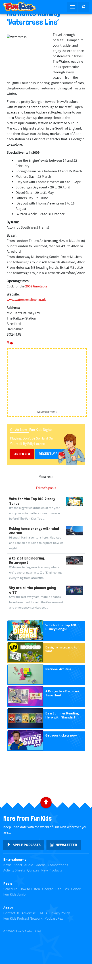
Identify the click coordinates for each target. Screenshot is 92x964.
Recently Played (53, 453)
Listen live (22, 454)
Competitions (58, 865)
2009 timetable (36, 286)
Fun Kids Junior (15, 894)
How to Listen (30, 889)
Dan (58, 889)
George (47, 889)
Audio (28, 865)
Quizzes (33, 870)
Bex (66, 889)
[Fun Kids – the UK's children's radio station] (23, 6)
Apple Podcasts (27, 844)
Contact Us (11, 913)
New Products (51, 870)
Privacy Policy (59, 913)
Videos (41, 865)
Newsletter (66, 844)
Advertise (29, 913)
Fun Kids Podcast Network (22, 918)
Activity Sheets (14, 870)
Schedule (10, 889)
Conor (76, 889)
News (7, 865)
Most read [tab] (46, 477)
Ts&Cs (42, 913)
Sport (18, 865)
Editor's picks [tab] (46, 488)
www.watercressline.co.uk (26, 299)
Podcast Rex (54, 918)
